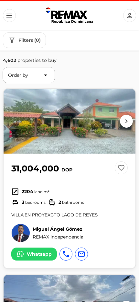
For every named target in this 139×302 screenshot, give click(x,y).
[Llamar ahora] (65, 254)
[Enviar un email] (81, 254)
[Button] (9, 15)
